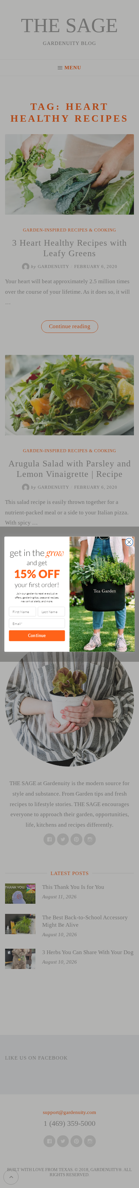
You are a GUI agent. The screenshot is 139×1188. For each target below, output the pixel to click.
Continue (37, 635)
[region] (69, 1134)
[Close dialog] (129, 542)
